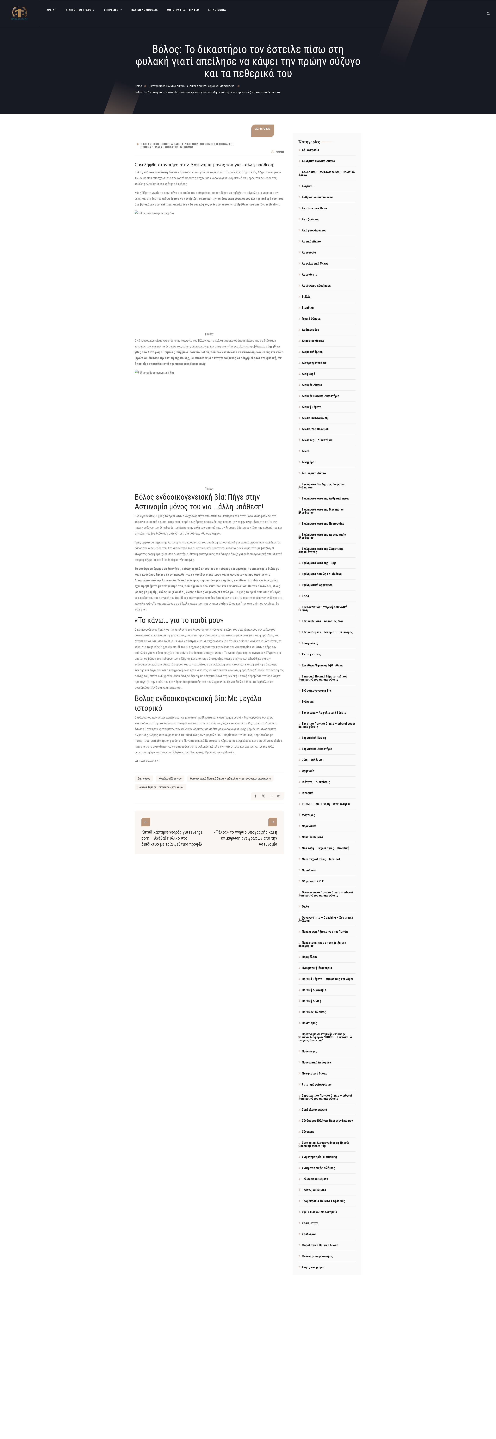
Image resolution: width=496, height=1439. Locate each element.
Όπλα (305, 906)
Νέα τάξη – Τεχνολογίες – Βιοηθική (325, 848)
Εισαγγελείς (310, 643)
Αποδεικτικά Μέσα (314, 208)
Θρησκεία (308, 771)
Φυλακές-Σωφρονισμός (317, 1256)
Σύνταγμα (308, 1132)
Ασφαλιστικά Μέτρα (315, 263)
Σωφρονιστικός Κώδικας (318, 1168)
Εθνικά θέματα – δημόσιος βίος (323, 621)
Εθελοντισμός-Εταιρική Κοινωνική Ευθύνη (322, 608)
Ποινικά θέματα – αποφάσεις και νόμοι (327, 979)
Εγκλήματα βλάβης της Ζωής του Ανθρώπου (321, 485)
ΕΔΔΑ (305, 596)
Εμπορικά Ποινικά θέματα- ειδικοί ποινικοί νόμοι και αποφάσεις (322, 678)
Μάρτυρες (308, 815)
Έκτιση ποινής (311, 654)
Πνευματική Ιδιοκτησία (317, 968)
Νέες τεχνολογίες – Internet (321, 859)
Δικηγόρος (144, 778)
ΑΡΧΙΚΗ (51, 9)
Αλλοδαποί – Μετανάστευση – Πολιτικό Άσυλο (326, 173)
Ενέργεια (307, 701)
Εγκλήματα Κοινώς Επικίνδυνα (322, 574)
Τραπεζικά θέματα (314, 1190)
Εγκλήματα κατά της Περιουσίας (323, 523)
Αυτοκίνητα (309, 274)
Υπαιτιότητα (310, 1223)
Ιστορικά (307, 793)
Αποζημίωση (310, 219)
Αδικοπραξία (310, 150)
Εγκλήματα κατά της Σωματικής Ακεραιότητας (320, 550)
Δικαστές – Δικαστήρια (317, 440)
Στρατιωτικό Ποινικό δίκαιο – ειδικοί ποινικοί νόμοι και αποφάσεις (325, 1097)
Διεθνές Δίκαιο (312, 385)
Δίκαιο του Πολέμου (315, 429)
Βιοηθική (308, 307)
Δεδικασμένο (310, 330)
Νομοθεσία (309, 870)
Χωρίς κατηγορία (313, 1267)
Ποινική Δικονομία (314, 990)
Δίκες (305, 451)
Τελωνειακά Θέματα (315, 1179)
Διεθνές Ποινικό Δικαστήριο (320, 396)
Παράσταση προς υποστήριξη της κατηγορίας (322, 944)
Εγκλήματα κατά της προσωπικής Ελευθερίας (322, 536)
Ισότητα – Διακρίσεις (316, 782)
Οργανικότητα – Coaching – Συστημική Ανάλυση (325, 919)
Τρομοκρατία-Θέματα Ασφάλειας (323, 1201)
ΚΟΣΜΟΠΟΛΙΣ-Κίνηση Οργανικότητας (326, 804)
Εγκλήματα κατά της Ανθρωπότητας (325, 498)
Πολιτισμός (309, 1023)
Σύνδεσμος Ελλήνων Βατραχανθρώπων (327, 1121)
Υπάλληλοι (309, 1234)
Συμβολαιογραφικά (314, 1109)
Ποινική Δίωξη (311, 1001)
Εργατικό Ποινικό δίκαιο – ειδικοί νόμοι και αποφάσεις (326, 725)
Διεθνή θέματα (311, 407)
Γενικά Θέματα (311, 319)
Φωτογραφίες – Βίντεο (183, 9)
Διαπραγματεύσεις (314, 363)
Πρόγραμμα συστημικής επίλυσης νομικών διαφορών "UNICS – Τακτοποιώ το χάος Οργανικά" (325, 1037)
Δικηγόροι (308, 462)
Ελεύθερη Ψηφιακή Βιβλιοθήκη (322, 665)
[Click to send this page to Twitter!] (263, 796)
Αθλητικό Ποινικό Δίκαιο (318, 161)
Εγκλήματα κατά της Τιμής (319, 563)
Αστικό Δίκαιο (311, 241)
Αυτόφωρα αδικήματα (316, 285)
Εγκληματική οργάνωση (317, 585)
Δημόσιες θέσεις (313, 341)
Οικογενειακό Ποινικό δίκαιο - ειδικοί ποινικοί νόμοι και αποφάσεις (186, 144)
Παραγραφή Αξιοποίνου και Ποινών (325, 932)
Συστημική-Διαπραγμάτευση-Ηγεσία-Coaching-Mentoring (324, 1144)
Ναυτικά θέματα (312, 837)
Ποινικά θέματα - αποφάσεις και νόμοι (166, 147)
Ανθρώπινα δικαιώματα (317, 197)
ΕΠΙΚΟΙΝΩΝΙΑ (217, 9)
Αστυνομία (309, 252)
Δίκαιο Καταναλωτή (315, 418)
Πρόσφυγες (309, 1051)
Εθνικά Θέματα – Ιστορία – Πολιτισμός (327, 632)
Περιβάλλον (309, 957)
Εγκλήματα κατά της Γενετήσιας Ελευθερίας (321, 511)
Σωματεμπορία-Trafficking (319, 1157)
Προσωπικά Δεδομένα (316, 1062)
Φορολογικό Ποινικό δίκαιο (320, 1245)
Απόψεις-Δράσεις (314, 230)
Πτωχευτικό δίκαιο (314, 1073)
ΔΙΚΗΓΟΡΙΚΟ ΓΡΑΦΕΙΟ (80, 9)
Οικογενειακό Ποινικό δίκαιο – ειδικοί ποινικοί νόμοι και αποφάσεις (325, 894)
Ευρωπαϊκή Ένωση (314, 738)
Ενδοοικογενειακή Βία (316, 690)
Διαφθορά (308, 374)
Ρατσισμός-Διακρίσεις (317, 1084)
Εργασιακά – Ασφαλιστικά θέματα (324, 712)
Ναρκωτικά (309, 826)
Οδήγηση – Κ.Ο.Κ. (313, 881)
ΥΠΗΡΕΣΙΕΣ (111, 9)
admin (280, 151)
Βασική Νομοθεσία (144, 9)
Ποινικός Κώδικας (314, 1012)
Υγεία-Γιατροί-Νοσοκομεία (319, 1212)
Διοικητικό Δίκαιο (314, 473)
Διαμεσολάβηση (312, 352)
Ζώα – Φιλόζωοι (313, 760)
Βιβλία (306, 296)
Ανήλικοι (307, 186)
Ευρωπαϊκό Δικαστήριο (317, 749)
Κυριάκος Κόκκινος (170, 778)
